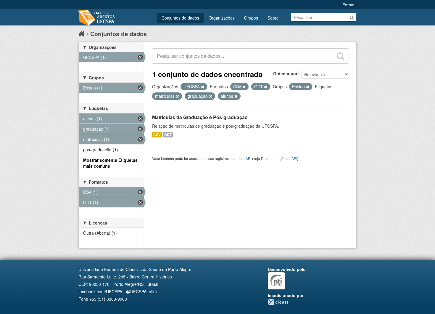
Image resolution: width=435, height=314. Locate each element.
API (248, 158)
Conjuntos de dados (180, 18)
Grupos (251, 18)
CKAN (278, 302)
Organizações (222, 18)
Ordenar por (285, 73)
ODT (168, 134)
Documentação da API (279, 158)
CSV (157, 134)
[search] (340, 56)
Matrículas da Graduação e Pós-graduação (200, 117)
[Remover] (202, 86)
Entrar (348, 4)
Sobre (273, 18)
